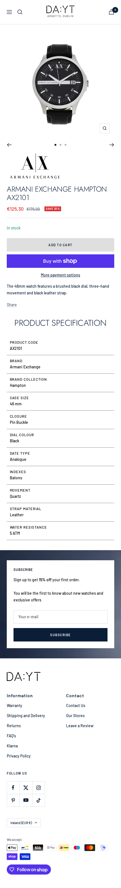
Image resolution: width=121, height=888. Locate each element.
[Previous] (9, 145)
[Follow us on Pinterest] (13, 800)
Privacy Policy (19, 756)
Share (12, 304)
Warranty (14, 705)
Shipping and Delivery (26, 715)
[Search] (20, 12)
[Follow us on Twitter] (25, 787)
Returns (14, 725)
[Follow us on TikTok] (38, 800)
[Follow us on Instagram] (38, 787)
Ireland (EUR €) (21, 823)
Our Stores (75, 715)
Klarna (12, 745)
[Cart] (111, 12)
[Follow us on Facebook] (13, 787)
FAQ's (11, 735)
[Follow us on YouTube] (25, 800)
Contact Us (75, 705)
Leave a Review (79, 725)
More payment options (60, 275)
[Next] (111, 145)
